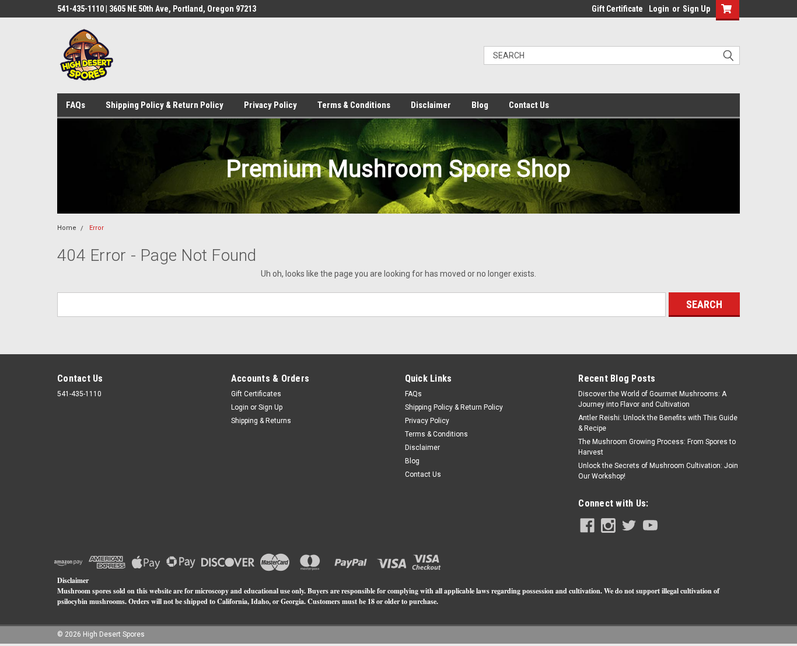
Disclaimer (431, 105)
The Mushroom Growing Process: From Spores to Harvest (657, 447)
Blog (479, 105)
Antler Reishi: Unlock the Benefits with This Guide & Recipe (657, 423)
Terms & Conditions (353, 105)
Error (96, 228)
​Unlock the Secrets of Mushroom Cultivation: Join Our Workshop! (658, 471)
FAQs (75, 105)
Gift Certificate (617, 8)
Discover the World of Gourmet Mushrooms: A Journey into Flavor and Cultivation (652, 399)
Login (659, 8)
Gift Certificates (256, 394)
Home (66, 228)
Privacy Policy (270, 105)
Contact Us (529, 105)
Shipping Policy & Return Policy (164, 105)
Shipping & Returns (261, 421)
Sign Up (696, 8)
